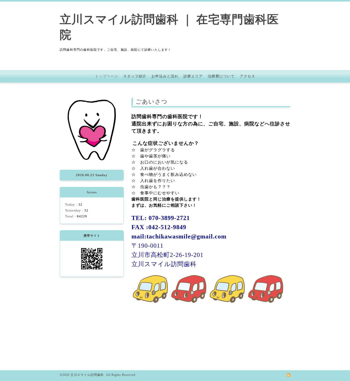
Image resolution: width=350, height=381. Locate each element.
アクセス (247, 76)
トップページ (106, 76)
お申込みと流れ (164, 76)
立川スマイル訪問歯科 (87, 375)
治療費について (221, 76)
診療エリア (193, 76)
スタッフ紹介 (134, 76)
